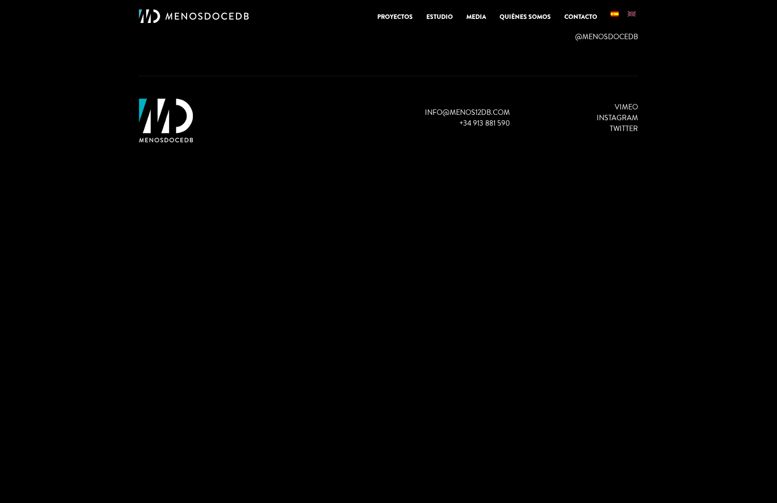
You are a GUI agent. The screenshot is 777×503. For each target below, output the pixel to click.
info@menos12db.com (467, 112)
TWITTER (624, 128)
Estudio (439, 16)
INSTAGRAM (617, 118)
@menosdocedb (606, 37)
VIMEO (626, 107)
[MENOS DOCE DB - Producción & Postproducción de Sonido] (194, 16)
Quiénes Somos (525, 16)
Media (476, 16)
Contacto (580, 16)
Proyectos (395, 16)
